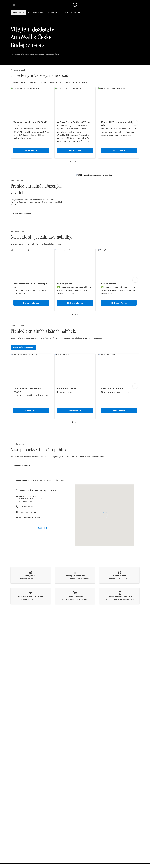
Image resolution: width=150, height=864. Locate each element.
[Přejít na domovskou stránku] (75, 4)
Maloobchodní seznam (25, 480)
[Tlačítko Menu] (14, 5)
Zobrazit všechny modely (23, 213)
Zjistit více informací (21, 466)
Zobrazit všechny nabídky (23, 347)
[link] (26, 501)
